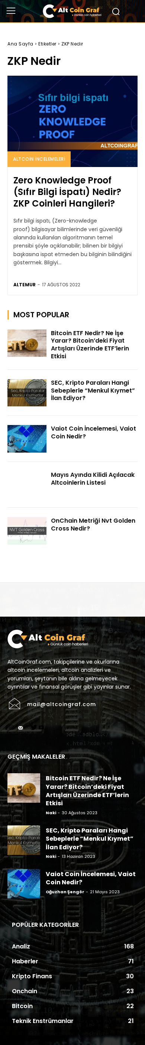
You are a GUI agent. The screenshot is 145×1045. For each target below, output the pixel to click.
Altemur (24, 284)
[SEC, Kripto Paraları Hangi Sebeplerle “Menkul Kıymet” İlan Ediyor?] (26, 393)
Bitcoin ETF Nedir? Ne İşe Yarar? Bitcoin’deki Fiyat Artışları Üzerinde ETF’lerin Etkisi (90, 345)
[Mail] (20, 728)
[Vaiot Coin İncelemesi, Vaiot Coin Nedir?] (26, 439)
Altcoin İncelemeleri (39, 159)
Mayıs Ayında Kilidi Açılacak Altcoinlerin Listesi (93, 478)
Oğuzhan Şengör (65, 892)
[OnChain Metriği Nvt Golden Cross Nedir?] (26, 531)
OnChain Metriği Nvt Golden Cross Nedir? (93, 524)
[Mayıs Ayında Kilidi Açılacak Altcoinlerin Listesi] (26, 485)
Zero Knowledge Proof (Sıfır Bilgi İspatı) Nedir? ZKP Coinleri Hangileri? (67, 192)
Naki (51, 813)
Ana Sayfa (20, 44)
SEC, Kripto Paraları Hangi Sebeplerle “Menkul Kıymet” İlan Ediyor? (93, 390)
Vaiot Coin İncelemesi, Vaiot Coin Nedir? (93, 432)
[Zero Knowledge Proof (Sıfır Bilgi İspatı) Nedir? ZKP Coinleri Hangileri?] (72, 121)
